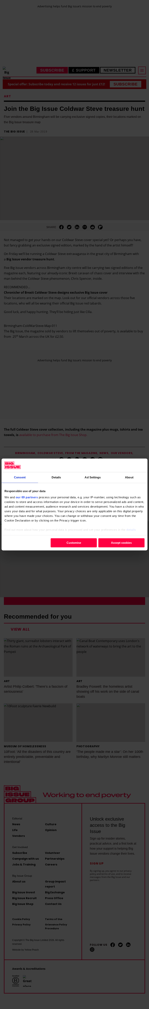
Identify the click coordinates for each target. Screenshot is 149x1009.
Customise (74, 542)
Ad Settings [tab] (93, 477)
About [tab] (129, 477)
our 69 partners (27, 497)
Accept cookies (121, 542)
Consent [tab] (20, 477)
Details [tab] (56, 477)
